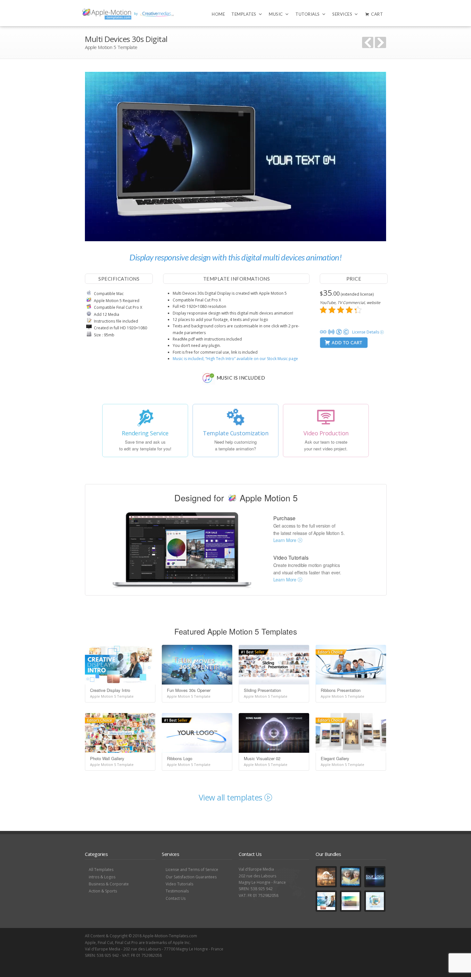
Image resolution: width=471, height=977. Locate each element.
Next (380, 42)
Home (218, 14)
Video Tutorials (179, 884)
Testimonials (177, 891)
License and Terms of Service (192, 869)
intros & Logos (102, 877)
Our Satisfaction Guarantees (191, 877)
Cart (377, 14)
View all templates (232, 797)
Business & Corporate (109, 884)
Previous (367, 42)
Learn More (285, 540)
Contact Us (176, 898)
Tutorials (307, 14)
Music (276, 14)
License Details (366, 332)
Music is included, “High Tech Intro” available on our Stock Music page (235, 358)
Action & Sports (103, 891)
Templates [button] (243, 14)
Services (342, 14)
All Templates (101, 869)
